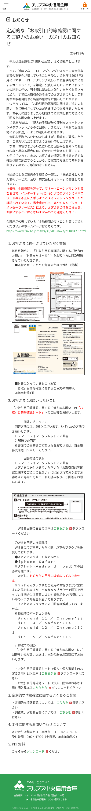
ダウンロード (35, 751)
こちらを (62, 702)
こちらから (60, 528)
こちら (64, 799)
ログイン (84, 9)
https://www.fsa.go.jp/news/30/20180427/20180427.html (46, 231)
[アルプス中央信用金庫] (45, 8)
